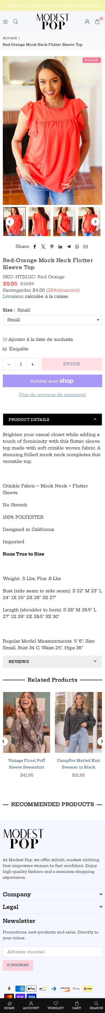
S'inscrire (18, 965)
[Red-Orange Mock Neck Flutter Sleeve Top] (14, 221)
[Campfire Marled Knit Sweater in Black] (75, 722)
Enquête (18, 348)
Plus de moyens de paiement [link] (52, 394)
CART (76, 1008)
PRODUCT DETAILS (29, 419)
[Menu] (5, 21)
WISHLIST (56, 1008)
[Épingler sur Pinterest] (52, 246)
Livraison (13, 296)
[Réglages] (87, 21)
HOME (9, 1008)
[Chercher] (15, 21)
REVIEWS (19, 661)
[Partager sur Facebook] (35, 246)
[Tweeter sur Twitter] (43, 246)
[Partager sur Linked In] (60, 246)
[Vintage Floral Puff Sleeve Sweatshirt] (24, 722)
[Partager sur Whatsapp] (77, 246)
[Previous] (10, 221)
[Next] (95, 221)
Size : (16, 310)
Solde (92, 60)
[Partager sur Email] (85, 246)
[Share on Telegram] (69, 246)
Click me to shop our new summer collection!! (53, 5)
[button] (97, 21)
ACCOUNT (31, 1008)
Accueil (10, 38)
